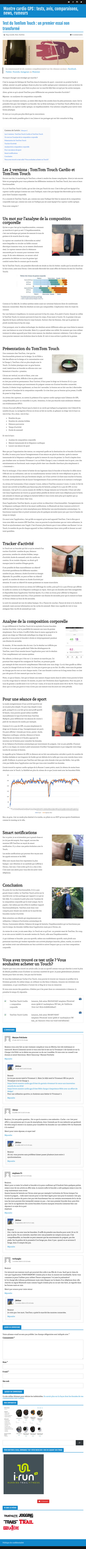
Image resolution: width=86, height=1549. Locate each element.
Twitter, (8, 72)
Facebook (72, 69)
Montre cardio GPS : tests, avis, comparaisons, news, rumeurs (40, 11)
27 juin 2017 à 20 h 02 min (23, 1068)
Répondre (8, 1059)
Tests (16, 35)
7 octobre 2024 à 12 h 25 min (21, 1261)
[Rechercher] (79, 1442)
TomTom (21, 35)
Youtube (16, 72)
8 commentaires (77, 35)
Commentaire (9, 1338)
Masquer (24, 130)
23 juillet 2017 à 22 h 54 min (21, 1112)
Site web (6, 1381)
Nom (5, 1362)
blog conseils (10, 35)
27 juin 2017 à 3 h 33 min (20, 1040)
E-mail (6, 1372)
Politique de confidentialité (13, 1543)
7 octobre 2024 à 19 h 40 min (24, 1303)
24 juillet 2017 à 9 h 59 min (23, 1145)
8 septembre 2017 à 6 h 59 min (22, 1176)
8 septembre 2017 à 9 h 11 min (24, 1223)
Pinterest (36, 72)
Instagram (24, 72)
